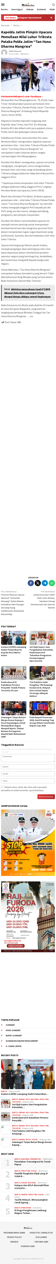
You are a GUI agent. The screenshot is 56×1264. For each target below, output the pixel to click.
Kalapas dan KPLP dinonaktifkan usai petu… (31, 1186)
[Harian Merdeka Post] (28, 4)
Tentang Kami (41, 1241)
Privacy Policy (14, 1237)
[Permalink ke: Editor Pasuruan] (4, 52)
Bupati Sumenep (14, 1035)
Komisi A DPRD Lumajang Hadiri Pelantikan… (24, 1094)
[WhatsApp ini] (52, 583)
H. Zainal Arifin (13, 1046)
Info (28, 1099)
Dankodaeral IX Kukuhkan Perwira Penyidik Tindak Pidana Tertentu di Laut (13, 686)
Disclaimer (41, 1237)
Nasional (34, 1099)
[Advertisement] (28, 448)
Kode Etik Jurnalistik (41, 1232)
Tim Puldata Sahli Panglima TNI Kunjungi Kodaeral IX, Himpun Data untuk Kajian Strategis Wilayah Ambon (41, 689)
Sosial (35, 1139)
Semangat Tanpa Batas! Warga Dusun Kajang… (32, 1143)
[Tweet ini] (38, 583)
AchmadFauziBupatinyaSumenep (22, 1041)
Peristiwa (44, 1099)
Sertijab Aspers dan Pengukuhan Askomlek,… (29, 1106)
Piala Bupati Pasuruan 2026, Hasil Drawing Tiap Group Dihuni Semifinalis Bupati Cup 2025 (42, 721)
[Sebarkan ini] (31, 583)
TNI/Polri (16, 1102)
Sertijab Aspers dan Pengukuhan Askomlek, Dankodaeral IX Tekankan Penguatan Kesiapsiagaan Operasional (41, 654)
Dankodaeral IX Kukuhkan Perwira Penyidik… (30, 1119)
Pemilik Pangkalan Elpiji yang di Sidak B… (31, 1175)
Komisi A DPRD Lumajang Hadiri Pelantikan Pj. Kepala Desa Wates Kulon (13, 651)
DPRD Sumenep (13, 1030)
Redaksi (14, 1241)
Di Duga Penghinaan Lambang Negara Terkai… (30, 1212)
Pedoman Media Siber (14, 1232)
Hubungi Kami (28, 1246)
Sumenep (10, 1025)
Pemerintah (35, 1159)
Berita (4, 1091)
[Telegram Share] (45, 583)
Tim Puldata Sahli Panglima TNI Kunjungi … (28, 1132)
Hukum (24, 1183)
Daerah (22, 1099)
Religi (28, 1139)
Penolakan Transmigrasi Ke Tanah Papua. (32, 1163)
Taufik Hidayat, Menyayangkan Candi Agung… (31, 1201)
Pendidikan (26, 1208)
